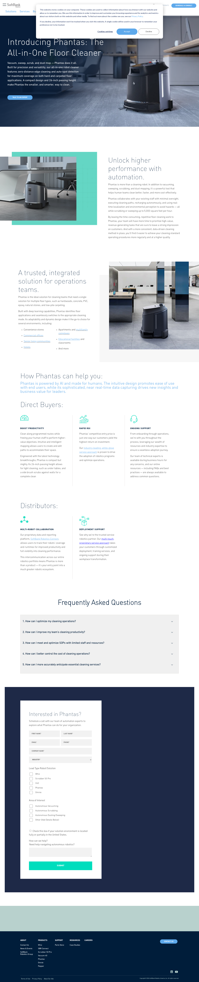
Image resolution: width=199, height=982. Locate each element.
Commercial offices (33, 336)
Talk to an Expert (19, 97)
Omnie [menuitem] (40, 963)
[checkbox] (60, 783)
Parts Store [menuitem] (59, 945)
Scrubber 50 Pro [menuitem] (45, 952)
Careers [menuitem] (88, 940)
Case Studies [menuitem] (75, 945)
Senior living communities (37, 341)
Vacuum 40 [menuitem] (42, 956)
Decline (149, 31)
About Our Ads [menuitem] (49, 979)
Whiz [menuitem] (40, 945)
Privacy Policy (137, 16)
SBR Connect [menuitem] (43, 949)
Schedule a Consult (183, 5)
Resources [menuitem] (75, 940)
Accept (127, 31)
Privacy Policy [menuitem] (37, 979)
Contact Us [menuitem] (24, 945)
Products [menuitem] (42, 940)
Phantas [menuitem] (41, 959)
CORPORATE (164, 5)
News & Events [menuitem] (26, 949)
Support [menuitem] (59, 940)
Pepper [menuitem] (41, 966)
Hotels (27, 347)
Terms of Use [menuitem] (25, 979)
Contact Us (168, 941)
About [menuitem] (23, 940)
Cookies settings (105, 31)
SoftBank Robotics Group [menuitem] (26, 953)
